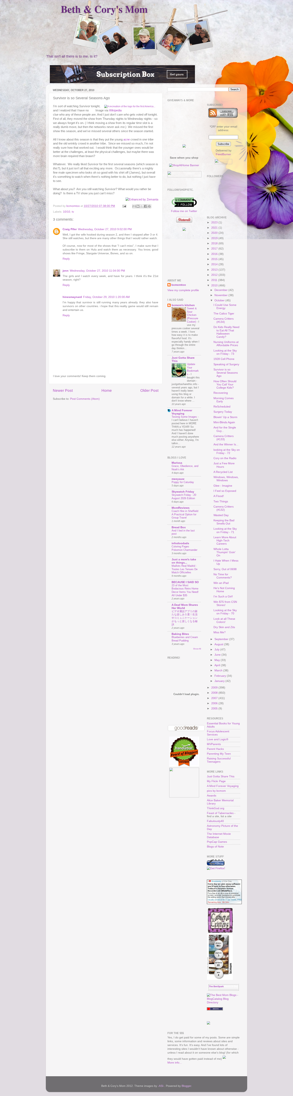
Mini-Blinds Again (224, 422)
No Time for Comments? (222, 576)
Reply (66, 258)
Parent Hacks (215, 748)
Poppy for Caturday (183, 482)
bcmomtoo (73, 205)
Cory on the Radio (224, 458)
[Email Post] (124, 205)
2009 (214, 687)
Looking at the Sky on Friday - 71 (225, 530)
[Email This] (134, 206)
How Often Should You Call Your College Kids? (224, 384)
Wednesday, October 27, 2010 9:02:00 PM (105, 229)
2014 (214, 264)
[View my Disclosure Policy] (224, 1058)
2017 (214, 248)
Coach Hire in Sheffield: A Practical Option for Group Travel (185, 514)
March (218, 670)
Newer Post (63, 390)
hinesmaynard (72, 297)
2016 (214, 253)
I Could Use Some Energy (224, 306)
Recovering (220, 392)
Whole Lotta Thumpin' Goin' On (224, 552)
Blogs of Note (215, 846)
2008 (214, 692)
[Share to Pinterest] (149, 206)
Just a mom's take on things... (184, 561)
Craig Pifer (70, 229)
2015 (214, 259)
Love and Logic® (217, 739)
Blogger (186, 1085)
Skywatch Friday (183, 491)
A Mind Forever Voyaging (182, 412)
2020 (214, 232)
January (219, 681)
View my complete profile (183, 290)
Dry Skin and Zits (224, 627)
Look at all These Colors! (224, 620)
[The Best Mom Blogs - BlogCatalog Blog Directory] (223, 1002)
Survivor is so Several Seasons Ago (225, 372)
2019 (214, 238)
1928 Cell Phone (223, 358)
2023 (214, 222)
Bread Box (179, 527)
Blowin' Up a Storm (225, 417)
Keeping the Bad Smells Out (223, 522)
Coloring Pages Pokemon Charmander (184, 548)
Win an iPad (221, 582)
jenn (66, 270)
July (217, 649)
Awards (211, 795)
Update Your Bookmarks (193, 369)
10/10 (66, 211)
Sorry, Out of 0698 (225, 569)
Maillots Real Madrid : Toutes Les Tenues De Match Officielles (185, 569)
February (220, 675)
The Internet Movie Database (219, 835)
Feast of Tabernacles (220, 813)
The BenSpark (216, 986)
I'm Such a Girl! (223, 596)
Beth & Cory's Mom (104, 9)
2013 (214, 269)
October (219, 300)
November (221, 295)
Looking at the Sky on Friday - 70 (225, 612)
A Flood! (218, 496)
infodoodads (180, 543)
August (219, 644)
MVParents (214, 744)
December (221, 290)
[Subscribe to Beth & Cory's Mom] (223, 116)
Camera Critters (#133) (223, 438)
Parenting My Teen (219, 753)
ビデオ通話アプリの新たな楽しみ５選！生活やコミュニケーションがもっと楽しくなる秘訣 (185, 618)
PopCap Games (217, 841)
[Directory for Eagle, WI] (215, 1009)
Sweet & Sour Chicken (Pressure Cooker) (192, 315)
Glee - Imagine (222, 485)
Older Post (149, 390)
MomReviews (181, 507)
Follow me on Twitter (184, 211)
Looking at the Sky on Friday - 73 (225, 352)
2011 (214, 280)
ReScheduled (221, 406)
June (217, 654)
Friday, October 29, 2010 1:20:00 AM (106, 297)
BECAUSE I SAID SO (185, 582)
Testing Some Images (185, 416)
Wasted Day (221, 515)
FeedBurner (223, 154)
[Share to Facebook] (145, 206)
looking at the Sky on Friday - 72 (226, 451)
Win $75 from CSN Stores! (225, 603)
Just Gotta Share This (220, 776)
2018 (214, 243)
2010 (214, 285)
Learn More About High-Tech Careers (224, 540)
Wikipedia (115, 110)
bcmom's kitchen (183, 305)
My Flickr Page (216, 781)
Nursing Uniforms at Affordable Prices (226, 344)
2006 (214, 703)
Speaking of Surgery (226, 364)
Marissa (177, 462)
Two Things (220, 501)
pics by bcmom (216, 790)
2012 (214, 274)
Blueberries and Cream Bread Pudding (185, 639)
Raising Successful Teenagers (219, 760)
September (221, 639)
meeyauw (178, 478)
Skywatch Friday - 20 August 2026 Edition (184, 496)
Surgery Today (222, 411)
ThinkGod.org (215, 808)
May (217, 660)
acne (126, 139)
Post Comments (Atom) (85, 398)
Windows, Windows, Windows (226, 479)
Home (106, 390)
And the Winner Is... (225, 444)
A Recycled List (223, 471)
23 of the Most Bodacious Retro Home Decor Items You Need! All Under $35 (185, 590)
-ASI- (161, 1085)
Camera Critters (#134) (223, 320)
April (217, 665)
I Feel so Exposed (224, 490)
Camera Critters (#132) (223, 508)
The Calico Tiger (223, 313)
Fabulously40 (215, 821)
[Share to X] (142, 206)
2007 (214, 698)
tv (73, 211)
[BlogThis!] (138, 206)
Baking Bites (180, 633)
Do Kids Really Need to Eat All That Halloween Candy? (226, 332)
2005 (214, 708)
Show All (197, 649)
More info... (174, 1062)
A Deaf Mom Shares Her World (185, 606)
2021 (214, 227)
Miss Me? (219, 632)
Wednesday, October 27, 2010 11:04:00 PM (97, 270)
